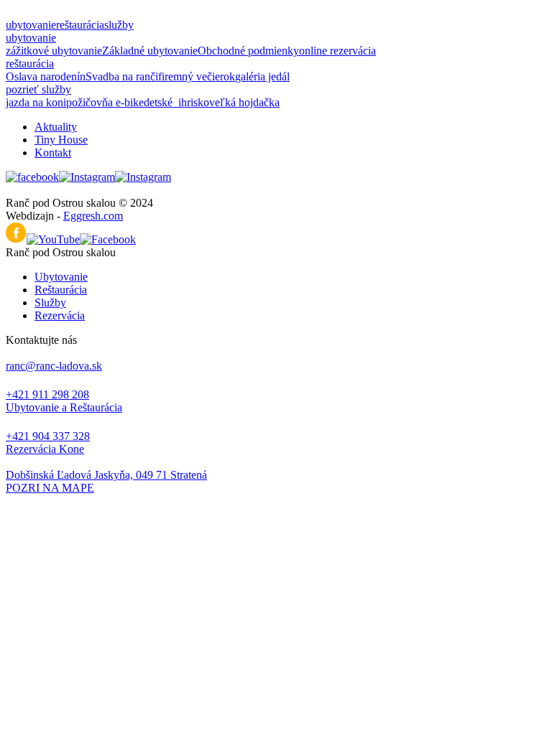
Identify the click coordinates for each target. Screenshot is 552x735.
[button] (276, 488)
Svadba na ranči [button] (122, 76)
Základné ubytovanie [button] (150, 51)
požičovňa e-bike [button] (105, 102)
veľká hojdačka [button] (244, 102)
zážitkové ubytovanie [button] (54, 51)
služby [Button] (119, 25)
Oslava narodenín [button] (46, 76)
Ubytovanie (61, 277)
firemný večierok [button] (196, 76)
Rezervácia (59, 315)
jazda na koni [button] (36, 102)
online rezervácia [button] (337, 51)
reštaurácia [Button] (80, 25)
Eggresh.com (93, 216)
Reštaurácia (60, 290)
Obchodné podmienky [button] (248, 51)
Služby (50, 302)
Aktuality (55, 127)
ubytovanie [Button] (31, 25)
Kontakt (52, 152)
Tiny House (61, 140)
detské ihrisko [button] (176, 102)
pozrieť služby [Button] (38, 89)
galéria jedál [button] (262, 76)
